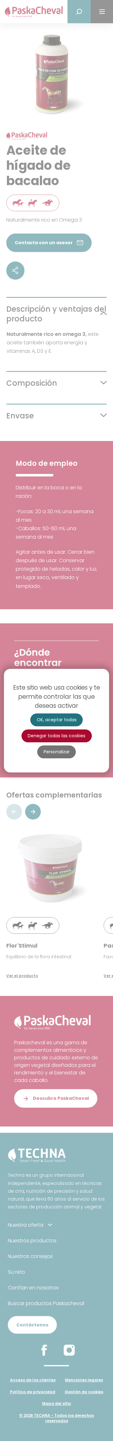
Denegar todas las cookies (56, 736)
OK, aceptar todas (57, 720)
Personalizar (57, 752)
